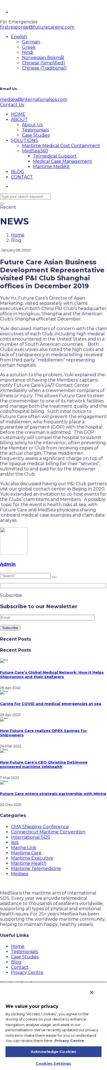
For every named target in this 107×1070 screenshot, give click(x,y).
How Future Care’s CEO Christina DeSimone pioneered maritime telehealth (44, 764)
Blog (16, 962)
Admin (8, 564)
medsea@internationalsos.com (33, 99)
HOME (18, 114)
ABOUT (19, 119)
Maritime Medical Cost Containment (61, 145)
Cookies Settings (53, 1063)
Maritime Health (28, 863)
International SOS (30, 837)
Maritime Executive (32, 858)
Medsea (19, 873)
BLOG (17, 171)
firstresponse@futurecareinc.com (37, 27)
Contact (20, 967)
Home (17, 235)
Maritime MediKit (51, 166)
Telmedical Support (55, 156)
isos (14, 842)
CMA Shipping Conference (40, 826)
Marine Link (23, 847)
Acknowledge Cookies (53, 1051)
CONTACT (22, 177)
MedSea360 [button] (35, 150)
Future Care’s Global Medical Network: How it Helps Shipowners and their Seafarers (52, 674)
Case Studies (36, 135)
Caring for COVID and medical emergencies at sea (50, 703)
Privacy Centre (27, 972)
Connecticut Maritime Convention (48, 832)
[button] (19, 36)
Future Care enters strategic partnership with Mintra (53, 793)
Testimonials (35, 130)
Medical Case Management (62, 161)
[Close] (92, 992)
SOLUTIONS (24, 140)
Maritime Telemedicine (36, 868)
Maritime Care (26, 852)
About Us (32, 124)
